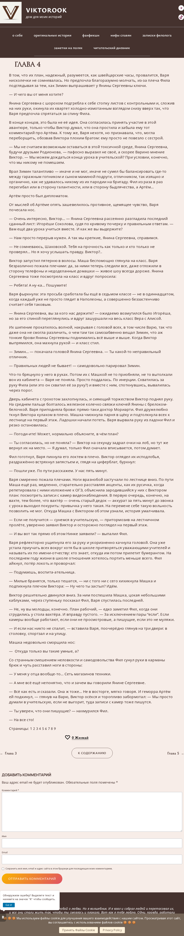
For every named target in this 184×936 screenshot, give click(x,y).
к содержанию (92, 753)
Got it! (9, 905)
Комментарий (10, 790)
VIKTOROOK (46, 10)
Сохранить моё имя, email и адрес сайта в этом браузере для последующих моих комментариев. (59, 868)
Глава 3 (11, 753)
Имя (4, 836)
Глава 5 (173, 753)
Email (5, 852)
